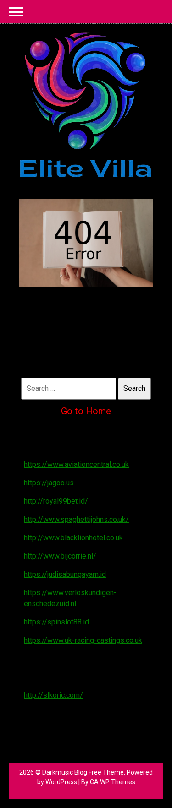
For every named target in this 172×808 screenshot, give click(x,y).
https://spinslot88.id (56, 622)
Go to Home (86, 411)
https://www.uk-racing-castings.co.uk (83, 640)
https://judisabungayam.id (65, 574)
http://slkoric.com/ (53, 695)
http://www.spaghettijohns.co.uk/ (76, 519)
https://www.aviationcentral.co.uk (76, 464)
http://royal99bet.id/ (56, 501)
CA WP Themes (112, 782)
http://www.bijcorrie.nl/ (60, 556)
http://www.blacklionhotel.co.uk (73, 537)
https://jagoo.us (49, 482)
